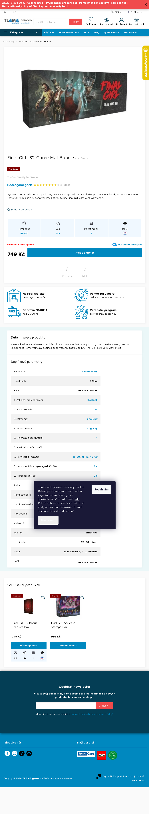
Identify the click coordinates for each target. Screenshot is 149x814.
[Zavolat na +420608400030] (8, 12)
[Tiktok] (22, 753)
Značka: (22, 177)
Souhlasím (101, 489)
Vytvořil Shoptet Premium (118, 776)
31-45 (84, 456)
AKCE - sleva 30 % (13, 2)
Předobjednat (84, 252)
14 (96, 409)
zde (77, 499)
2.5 (96, 475)
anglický (92, 418)
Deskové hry (90, 371)
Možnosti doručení (130, 244)
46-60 (94, 456)
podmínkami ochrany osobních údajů (92, 713)
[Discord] (29, 753)
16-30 (76, 456)
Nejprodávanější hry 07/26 (19, 6)
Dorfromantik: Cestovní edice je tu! (102, 2)
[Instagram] (14, 753)
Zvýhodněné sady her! (53, 6)
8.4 (96, 466)
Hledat (75, 21)
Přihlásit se (104, 705)
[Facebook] (7, 753)
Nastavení (48, 520)
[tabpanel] (74, 99)
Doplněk (92, 399)
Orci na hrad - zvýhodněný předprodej (52, 2)
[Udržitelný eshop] (112, 755)
